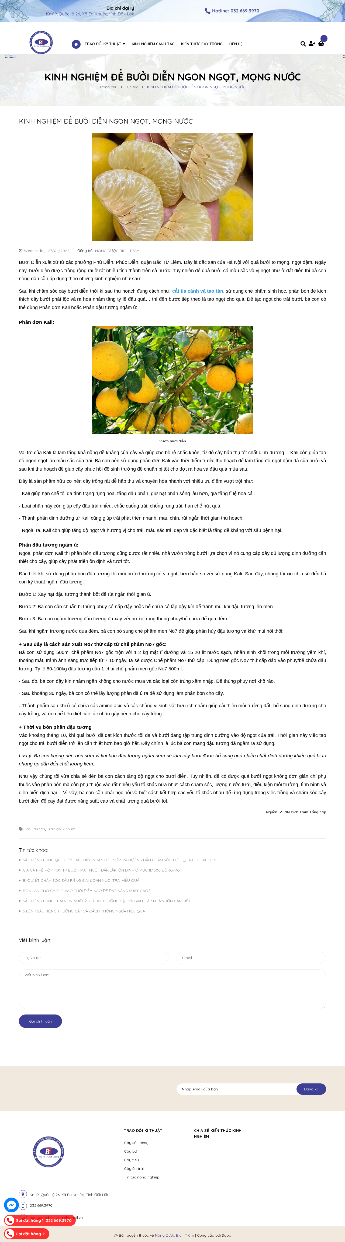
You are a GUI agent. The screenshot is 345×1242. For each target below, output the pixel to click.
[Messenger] (11, 1205)
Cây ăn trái (134, 1168)
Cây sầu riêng (136, 1142)
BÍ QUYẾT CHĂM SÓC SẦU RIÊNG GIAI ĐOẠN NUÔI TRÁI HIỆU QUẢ (81, 880)
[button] (265, 1130)
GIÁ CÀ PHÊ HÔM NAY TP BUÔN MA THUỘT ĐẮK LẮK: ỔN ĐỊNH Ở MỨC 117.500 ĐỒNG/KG (101, 870)
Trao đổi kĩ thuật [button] (143, 1130)
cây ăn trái (35, 829)
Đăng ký (311, 1089)
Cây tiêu (131, 1159)
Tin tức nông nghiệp (142, 1177)
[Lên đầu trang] (333, 1226)
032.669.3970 (41, 1205)
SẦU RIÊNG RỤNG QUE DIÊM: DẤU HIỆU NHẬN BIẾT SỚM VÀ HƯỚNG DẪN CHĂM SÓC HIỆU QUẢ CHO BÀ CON (119, 860)
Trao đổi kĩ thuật (61, 829)
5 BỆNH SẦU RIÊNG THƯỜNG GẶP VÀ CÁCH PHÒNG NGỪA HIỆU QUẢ (84, 911)
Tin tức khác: (33, 850)
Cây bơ (130, 1151)
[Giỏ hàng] (322, 44)
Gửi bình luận (40, 1021)
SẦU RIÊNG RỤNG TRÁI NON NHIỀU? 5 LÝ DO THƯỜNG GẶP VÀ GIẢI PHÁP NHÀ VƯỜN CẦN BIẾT (107, 900)
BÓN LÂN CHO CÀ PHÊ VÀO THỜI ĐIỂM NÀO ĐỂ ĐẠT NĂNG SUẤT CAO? (86, 890)
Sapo (226, 1235)
